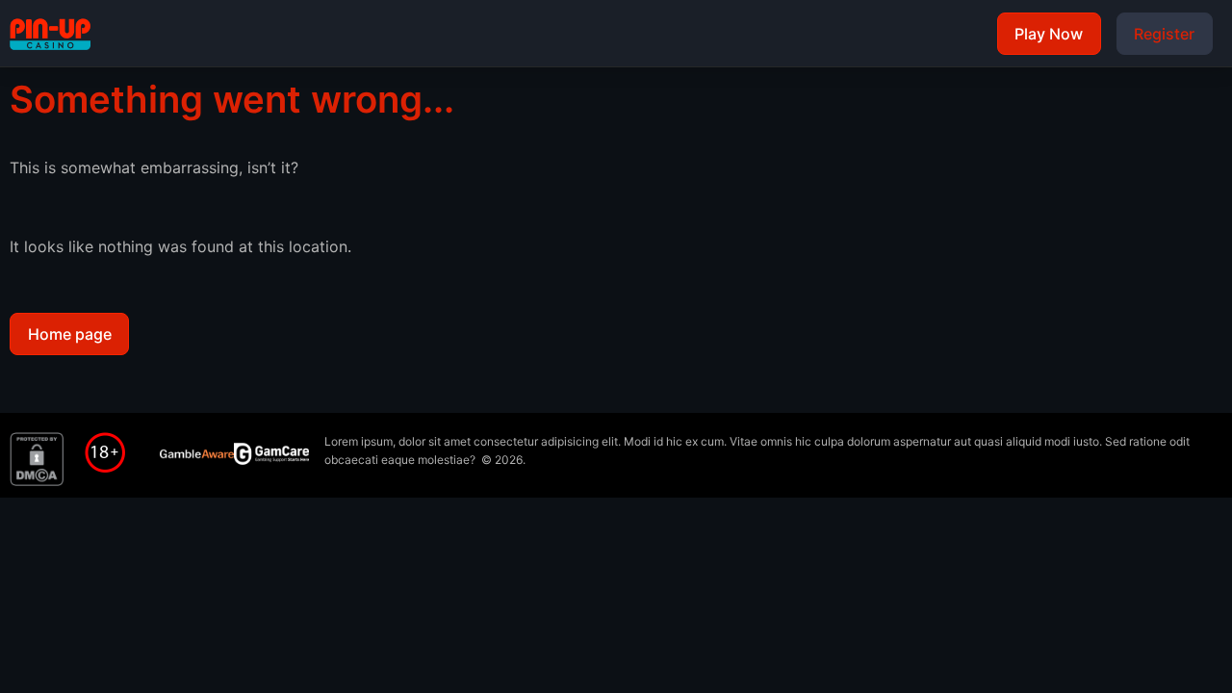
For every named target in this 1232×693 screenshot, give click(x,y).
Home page (70, 334)
